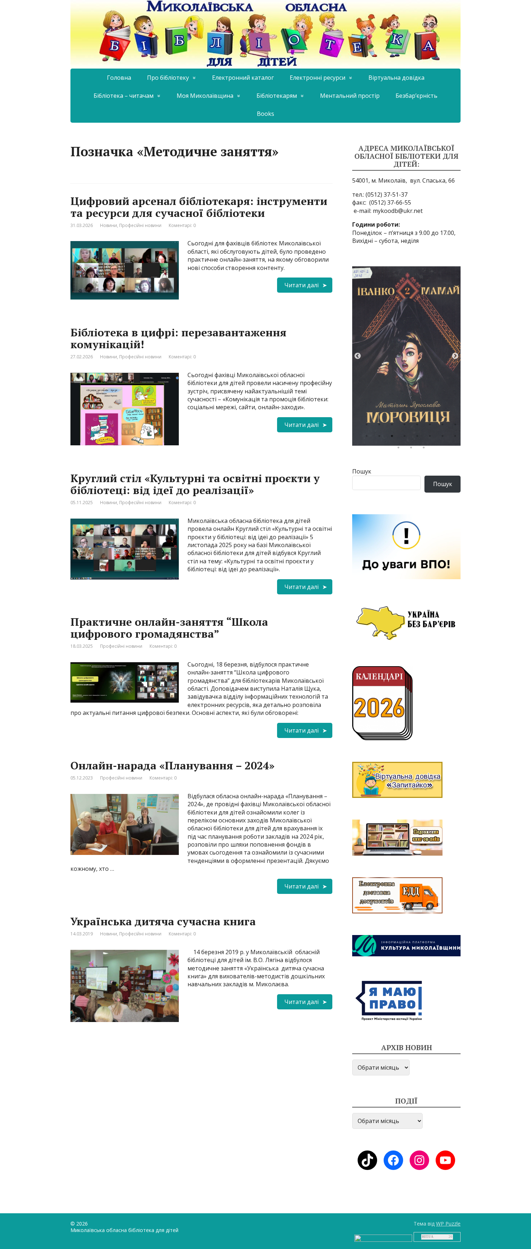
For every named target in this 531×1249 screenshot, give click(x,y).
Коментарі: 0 (182, 225)
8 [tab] (457, 426)
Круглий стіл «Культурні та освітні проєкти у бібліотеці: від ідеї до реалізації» (195, 484)
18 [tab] (412, 449)
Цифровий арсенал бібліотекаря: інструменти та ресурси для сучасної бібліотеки (198, 207)
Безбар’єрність (416, 96)
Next (455, 356)
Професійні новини (140, 225)
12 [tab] (406, 437)
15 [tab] (444, 437)
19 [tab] (425, 449)
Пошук (361, 471)
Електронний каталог (243, 78)
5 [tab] (419, 426)
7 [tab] (444, 426)
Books (265, 114)
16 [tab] (457, 437)
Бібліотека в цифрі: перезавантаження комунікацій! (178, 338)
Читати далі (301, 285)
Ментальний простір (350, 96)
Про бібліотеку (168, 78)
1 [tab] (368, 426)
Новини (108, 225)
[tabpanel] (406, 356)
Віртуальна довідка (396, 78)
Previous (357, 356)
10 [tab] (381, 437)
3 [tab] (393, 426)
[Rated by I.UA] (383, 1237)
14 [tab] (431, 437)
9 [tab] (368, 437)
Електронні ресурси (317, 78)
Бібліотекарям (276, 96)
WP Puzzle (448, 1223)
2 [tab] (381, 426)
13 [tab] (419, 437)
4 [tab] (406, 426)
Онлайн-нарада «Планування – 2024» (172, 765)
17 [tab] (400, 449)
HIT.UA (427, 1237)
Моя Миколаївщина (205, 96)
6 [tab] (431, 426)
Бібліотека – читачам (124, 96)
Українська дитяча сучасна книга (163, 921)
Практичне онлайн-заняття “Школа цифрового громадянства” (169, 628)
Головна (119, 78)
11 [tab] (393, 437)
